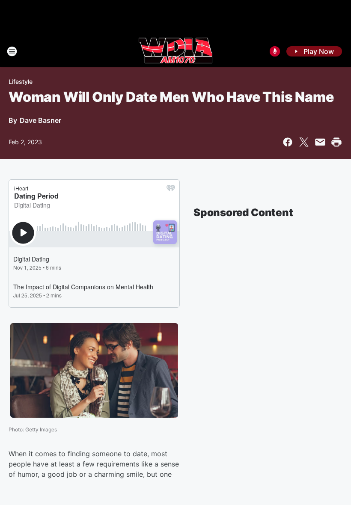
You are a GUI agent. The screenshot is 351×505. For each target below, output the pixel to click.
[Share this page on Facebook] (288, 142)
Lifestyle (21, 81)
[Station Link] (175, 51)
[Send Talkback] (275, 51)
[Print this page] (336, 142)
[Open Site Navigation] (12, 51)
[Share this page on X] (304, 142)
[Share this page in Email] (320, 142)
